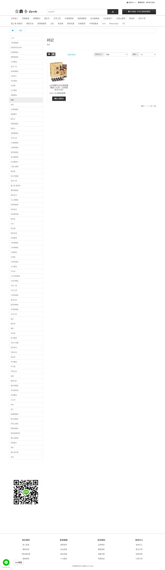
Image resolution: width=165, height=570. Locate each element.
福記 (12, 447)
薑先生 (47, 18)
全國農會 (14, 252)
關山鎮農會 (14, 419)
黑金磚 (60, 24)
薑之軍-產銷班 (16, 24)
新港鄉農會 (14, 71)
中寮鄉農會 (93, 24)
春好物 (13, 324)
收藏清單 (139, 554)
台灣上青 (14, 290)
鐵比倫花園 (14, 452)
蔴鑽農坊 (36, 18)
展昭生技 (30, 24)
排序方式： (99, 54)
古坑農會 (14, 267)
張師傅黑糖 (14, 214)
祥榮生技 (14, 371)
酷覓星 (13, 219)
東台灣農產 (14, 176)
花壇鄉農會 (14, 109)
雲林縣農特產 (15, 433)
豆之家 (13, 400)
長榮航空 (14, 209)
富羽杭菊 (14, 300)
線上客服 (26, 545)
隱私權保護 (26, 554)
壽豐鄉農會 (14, 57)
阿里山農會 (14, 424)
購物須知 (26, 549)
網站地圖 (63, 554)
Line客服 (63, 559)
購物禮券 (101, 549)
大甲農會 (14, 62)
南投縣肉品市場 (16, 47)
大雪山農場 (120, 18)
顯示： (135, 54)
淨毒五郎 (14, 352)
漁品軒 (13, 357)
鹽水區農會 (14, 438)
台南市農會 (14, 281)
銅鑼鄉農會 (14, 414)
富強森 (131, 18)
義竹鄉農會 (14, 386)
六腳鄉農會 (14, 43)
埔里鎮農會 (81, 18)
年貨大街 (14, 314)
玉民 (52, 24)
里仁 (12, 409)
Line (103, 24)
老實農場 (81, 24)
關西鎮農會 (14, 190)
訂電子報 (139, 559)
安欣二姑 (14, 67)
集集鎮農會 (14, 428)
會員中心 (139, 545)
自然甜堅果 (14, 390)
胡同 (12, 105)
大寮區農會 (14, 295)
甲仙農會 (14, 362)
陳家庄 (13, 128)
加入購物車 (60, 99)
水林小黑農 (14, 343)
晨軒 (12, 328)
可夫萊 (13, 271)
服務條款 (26, 559)
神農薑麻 (25, 18)
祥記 (20, 30)
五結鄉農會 (14, 247)
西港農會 (14, 395)
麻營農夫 (14, 443)
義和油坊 (14, 381)
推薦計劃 (101, 554)
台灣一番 (14, 286)
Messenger (113, 24)
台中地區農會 (15, 276)
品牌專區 (101, 545)
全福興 (13, 257)
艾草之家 (57, 18)
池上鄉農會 (14, 200)
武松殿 (13, 333)
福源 (12, 376)
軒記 (12, 405)
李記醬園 (14, 81)
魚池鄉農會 (94, 18)
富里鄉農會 (14, 305)
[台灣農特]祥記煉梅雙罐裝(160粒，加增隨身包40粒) (59, 87)
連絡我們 (63, 545)
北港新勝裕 (14, 262)
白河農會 (14, 90)
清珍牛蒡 (142, 18)
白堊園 (13, 86)
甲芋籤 (13, 367)
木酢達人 (14, 18)
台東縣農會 (14, 147)
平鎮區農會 (14, 309)
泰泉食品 (14, 347)
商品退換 (63, 549)
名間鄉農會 (14, 52)
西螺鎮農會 (14, 124)
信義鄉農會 (14, 133)
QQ (123, 24)
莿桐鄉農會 (41, 24)
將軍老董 (70, 24)
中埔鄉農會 (69, 18)
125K (12, 38)
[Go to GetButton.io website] (6, 567)
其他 (12, 457)
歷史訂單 (139, 549)
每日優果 (14, 338)
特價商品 (101, 559)
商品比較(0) (72, 55)
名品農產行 (107, 18)
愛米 (12, 319)
